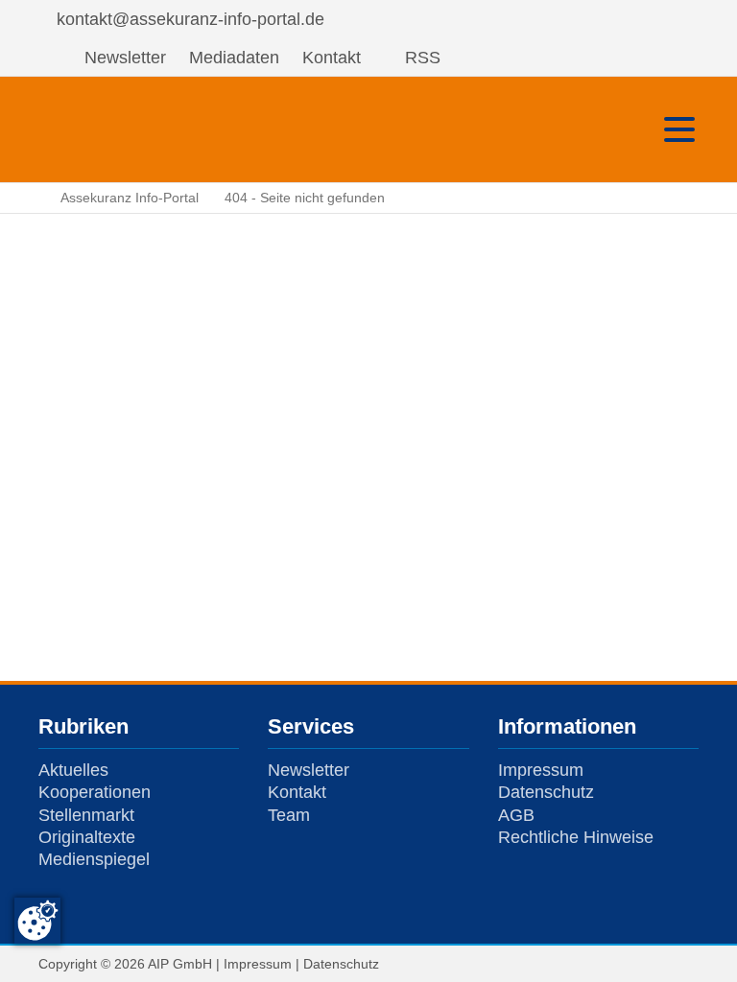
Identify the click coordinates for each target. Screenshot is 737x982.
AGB (516, 815)
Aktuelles (73, 770)
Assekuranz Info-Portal (129, 197)
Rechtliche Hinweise (576, 837)
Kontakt (331, 57)
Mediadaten (234, 57)
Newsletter (125, 57)
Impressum (540, 770)
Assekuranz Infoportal (96, 129)
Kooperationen (94, 792)
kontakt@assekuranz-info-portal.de (190, 19)
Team (289, 815)
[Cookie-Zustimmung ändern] (37, 921)
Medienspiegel (94, 859)
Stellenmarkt (86, 815)
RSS (422, 57)
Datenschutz (546, 792)
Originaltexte (86, 837)
